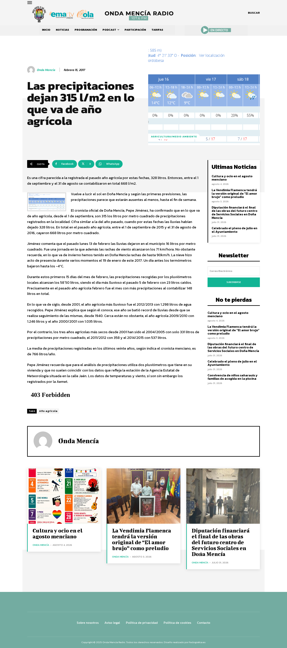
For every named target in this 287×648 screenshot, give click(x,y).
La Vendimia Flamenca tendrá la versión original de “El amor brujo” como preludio (234, 193)
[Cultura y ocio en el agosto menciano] (64, 496)
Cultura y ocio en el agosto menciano (232, 178)
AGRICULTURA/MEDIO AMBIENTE (174, 136)
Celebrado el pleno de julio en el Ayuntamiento (234, 230)
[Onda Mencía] (31, 70)
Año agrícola (48, 411)
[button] (254, 12)
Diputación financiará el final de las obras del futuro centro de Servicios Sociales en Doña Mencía (234, 212)
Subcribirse (233, 282)
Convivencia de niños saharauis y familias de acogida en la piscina (233, 377)
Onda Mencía (46, 70)
